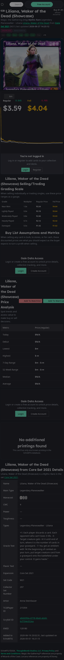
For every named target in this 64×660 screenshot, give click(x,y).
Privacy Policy (48, 651)
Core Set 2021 (11, 477)
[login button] (57, 4)
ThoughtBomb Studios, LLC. (29, 651)
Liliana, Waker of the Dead (36, 23)
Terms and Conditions (11, 653)
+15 (44, 35)
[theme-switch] (27, 4)
